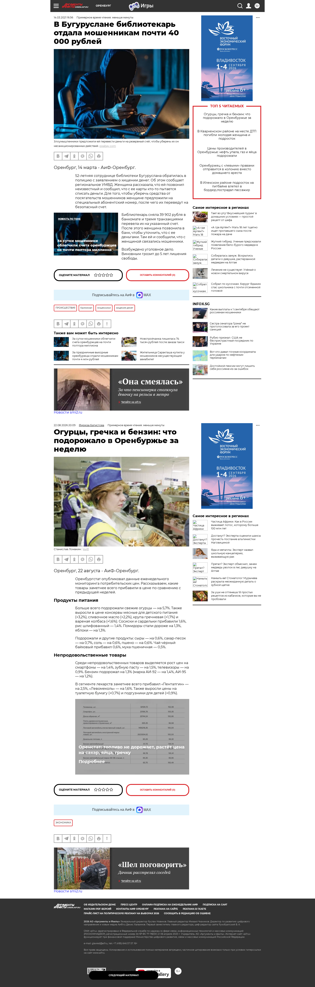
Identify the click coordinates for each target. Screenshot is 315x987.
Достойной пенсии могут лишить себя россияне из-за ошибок (232, 367)
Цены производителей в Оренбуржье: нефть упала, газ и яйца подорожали (226, 152)
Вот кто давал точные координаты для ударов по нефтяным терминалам (233, 354)
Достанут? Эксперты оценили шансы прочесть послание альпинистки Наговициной (236, 539)
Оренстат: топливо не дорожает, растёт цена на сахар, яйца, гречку (131, 749)
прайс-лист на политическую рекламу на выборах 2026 (121, 913)
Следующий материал (124, 975)
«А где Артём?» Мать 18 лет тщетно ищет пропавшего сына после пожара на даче (234, 231)
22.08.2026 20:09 (64, 425)
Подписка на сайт (215, 904)
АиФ (86, 549)
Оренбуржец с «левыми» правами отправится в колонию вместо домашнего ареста (227, 169)
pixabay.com (107, 146)
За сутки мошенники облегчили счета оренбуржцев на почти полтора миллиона (93, 342)
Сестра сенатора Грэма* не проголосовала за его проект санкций (229, 326)
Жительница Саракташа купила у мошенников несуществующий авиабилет (162, 356)
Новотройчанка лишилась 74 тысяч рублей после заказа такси (162, 340)
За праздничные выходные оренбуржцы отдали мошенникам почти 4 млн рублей (95, 356)
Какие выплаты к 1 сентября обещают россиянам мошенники (235, 311)
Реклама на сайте (166, 909)
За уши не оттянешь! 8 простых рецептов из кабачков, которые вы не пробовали (236, 596)
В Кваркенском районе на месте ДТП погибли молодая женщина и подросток (226, 135)
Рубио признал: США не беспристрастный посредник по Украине (231, 340)
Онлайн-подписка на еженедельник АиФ (170, 904)
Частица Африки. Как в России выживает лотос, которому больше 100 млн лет (234, 525)
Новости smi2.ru (68, 412)
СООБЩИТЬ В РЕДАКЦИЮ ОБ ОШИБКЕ (187, 913)
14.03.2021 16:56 (63, 17)
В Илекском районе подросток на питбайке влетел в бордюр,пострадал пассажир (227, 186)
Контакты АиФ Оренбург (132, 909)
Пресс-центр (129, 904)
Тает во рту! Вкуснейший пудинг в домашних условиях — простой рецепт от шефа (234, 217)
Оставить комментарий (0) (157, 275)
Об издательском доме (100, 904)
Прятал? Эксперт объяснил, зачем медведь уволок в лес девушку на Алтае (234, 567)
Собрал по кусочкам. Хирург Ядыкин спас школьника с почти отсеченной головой (236, 287)
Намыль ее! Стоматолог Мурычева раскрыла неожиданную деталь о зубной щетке (234, 581)
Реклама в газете (194, 909)
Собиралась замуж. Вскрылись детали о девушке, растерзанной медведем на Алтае (233, 259)
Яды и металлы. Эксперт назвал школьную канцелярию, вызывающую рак (232, 553)
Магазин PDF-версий (97, 909)
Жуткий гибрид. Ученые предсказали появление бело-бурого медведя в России (236, 245)
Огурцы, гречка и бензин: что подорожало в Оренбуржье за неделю (227, 117)
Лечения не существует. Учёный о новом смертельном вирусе (233, 271)
